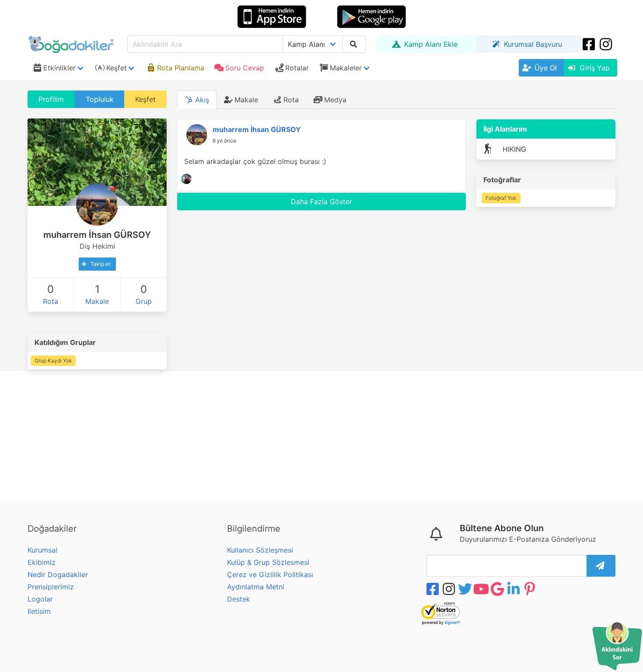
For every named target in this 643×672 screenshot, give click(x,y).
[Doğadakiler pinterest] (531, 589)
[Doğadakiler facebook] (433, 589)
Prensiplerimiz (51, 586)
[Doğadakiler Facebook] (589, 44)
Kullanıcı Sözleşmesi (260, 550)
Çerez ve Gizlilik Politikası (270, 574)
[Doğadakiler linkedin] (514, 589)
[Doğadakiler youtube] (482, 589)
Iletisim (39, 611)
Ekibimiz (42, 562)
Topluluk (100, 99)
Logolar (40, 599)
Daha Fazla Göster (321, 201)
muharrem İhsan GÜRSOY (257, 129)
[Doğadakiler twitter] (466, 589)
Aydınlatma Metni (255, 586)
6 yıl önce (224, 140)
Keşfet (145, 99)
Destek (238, 599)
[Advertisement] (321, 437)
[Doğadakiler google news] (498, 589)
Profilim (51, 99)
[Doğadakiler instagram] (606, 44)
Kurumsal (42, 550)
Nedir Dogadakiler (58, 574)
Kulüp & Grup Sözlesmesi (268, 562)
